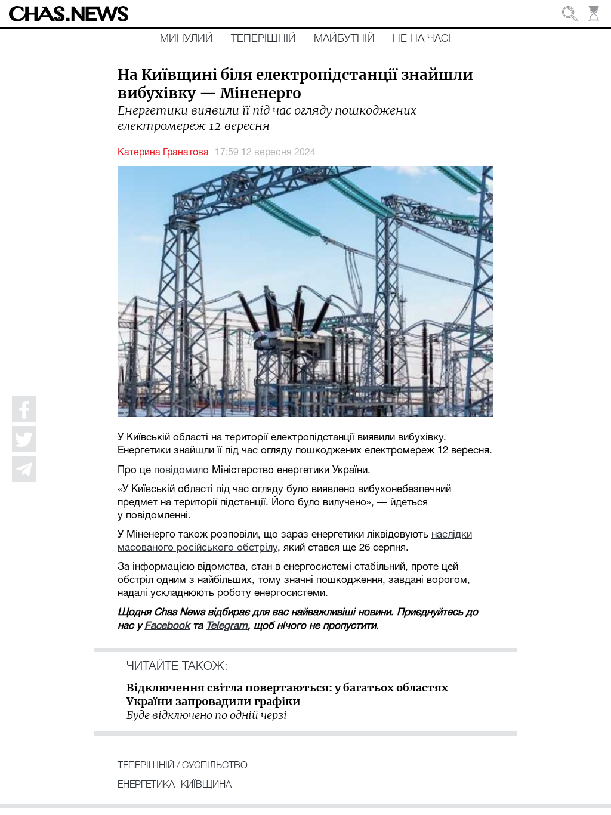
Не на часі (422, 39)
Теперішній (263, 39)
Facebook (167, 626)
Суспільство (215, 766)
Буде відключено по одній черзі (206, 715)
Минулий (186, 39)
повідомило (181, 470)
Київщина (206, 785)
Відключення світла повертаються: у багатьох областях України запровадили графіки (287, 694)
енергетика (146, 785)
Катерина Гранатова (163, 153)
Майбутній (344, 39)
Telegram (227, 626)
